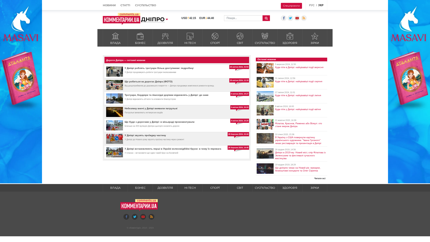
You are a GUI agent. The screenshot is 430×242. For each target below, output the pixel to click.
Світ (240, 43)
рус (312, 5)
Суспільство (265, 43)
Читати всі (320, 178)
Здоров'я (289, 43)
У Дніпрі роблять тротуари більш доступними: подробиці (159, 68)
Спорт (215, 43)
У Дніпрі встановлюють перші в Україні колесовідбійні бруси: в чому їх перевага (173, 148)
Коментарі (135, 228)
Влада (115, 43)
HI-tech (190, 43)
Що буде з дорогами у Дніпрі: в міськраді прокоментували (160, 121)
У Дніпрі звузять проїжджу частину (145, 135)
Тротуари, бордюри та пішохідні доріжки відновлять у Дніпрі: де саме (166, 95)
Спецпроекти (291, 5)
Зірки (315, 43)
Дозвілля (165, 43)
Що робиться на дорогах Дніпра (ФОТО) (149, 81)
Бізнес (140, 43)
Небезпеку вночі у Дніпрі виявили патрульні (151, 108)
